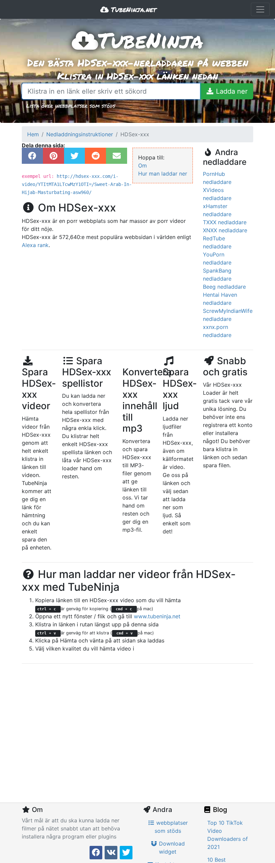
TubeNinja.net (132, 9)
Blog (219, 810)
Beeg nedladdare (224, 286)
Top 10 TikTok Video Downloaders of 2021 (227, 834)
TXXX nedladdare (224, 222)
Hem (33, 134)
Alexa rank (35, 245)
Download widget (171, 847)
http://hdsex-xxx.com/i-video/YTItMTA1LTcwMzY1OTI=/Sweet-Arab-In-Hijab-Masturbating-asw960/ (77, 184)
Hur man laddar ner (162, 173)
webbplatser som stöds (171, 826)
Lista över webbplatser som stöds (70, 105)
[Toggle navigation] (260, 9)
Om (142, 165)
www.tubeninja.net (157, 616)
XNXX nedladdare (225, 230)
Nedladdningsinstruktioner (79, 134)
